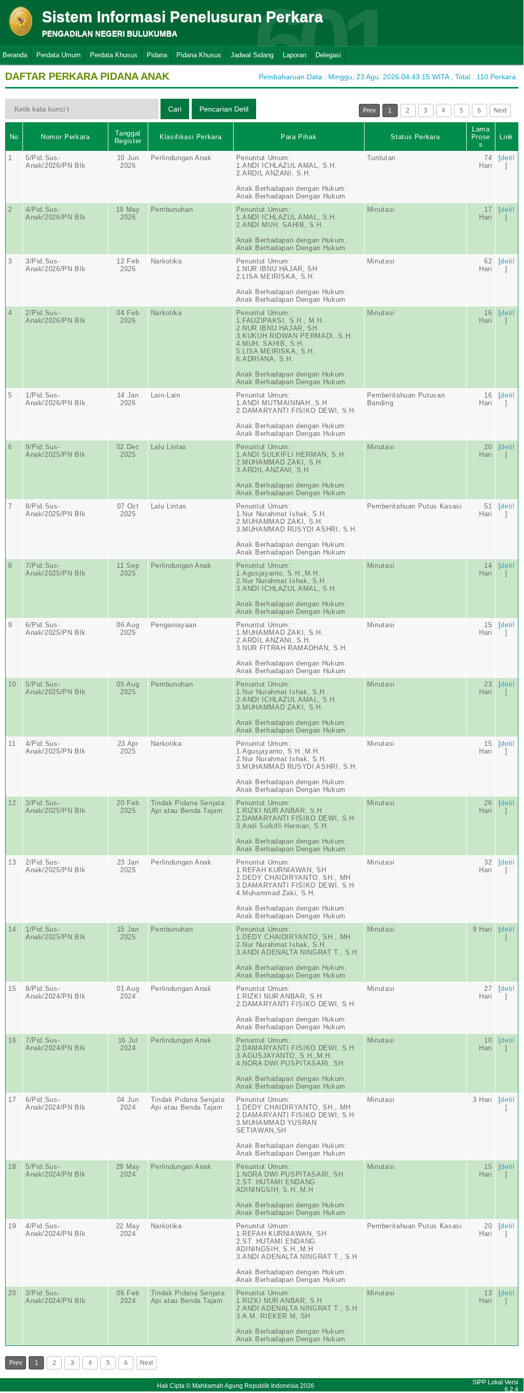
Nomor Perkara (65, 137)
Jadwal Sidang (252, 55)
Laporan (294, 55)
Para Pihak (299, 137)
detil (507, 158)
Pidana (157, 55)
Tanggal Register (128, 137)
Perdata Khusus (114, 55)
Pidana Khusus (198, 55)
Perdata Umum (58, 55)
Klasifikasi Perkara (190, 137)
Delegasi (328, 55)
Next (500, 110)
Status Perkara (415, 137)
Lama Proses (480, 136)
